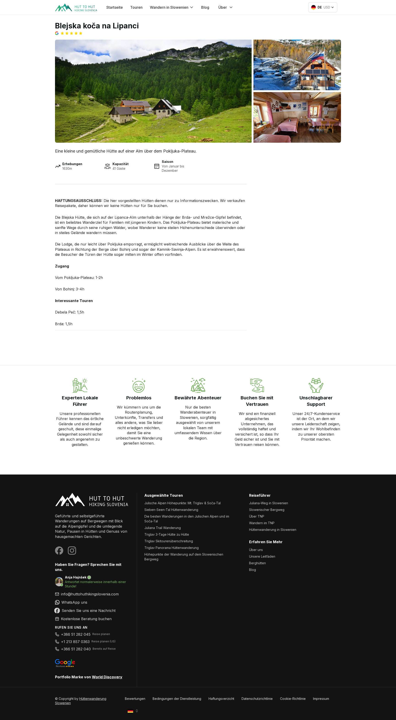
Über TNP (256, 516)
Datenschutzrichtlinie (257, 699)
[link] (92, 602)
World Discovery (107, 677)
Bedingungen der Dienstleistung (177, 699)
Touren (136, 7)
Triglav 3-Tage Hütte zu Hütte (166, 534)
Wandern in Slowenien (169, 7)
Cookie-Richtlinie (293, 699)
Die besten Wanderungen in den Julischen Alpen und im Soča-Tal (186, 518)
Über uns (256, 550)
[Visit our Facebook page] (59, 550)
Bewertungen (135, 699)
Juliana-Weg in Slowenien (268, 503)
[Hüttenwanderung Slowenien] (92, 499)
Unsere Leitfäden (262, 556)
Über (222, 7)
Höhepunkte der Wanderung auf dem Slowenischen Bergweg (183, 556)
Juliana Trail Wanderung (162, 528)
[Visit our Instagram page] (72, 550)
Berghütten (257, 563)
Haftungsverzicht (221, 699)
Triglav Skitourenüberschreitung (168, 541)
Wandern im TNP (262, 523)
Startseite (114, 7)
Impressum (321, 699)
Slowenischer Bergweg (266, 510)
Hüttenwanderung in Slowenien (272, 530)
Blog (205, 7)
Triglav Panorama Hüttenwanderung (171, 548)
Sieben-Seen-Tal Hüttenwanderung (171, 510)
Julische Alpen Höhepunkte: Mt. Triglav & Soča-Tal (182, 503)
